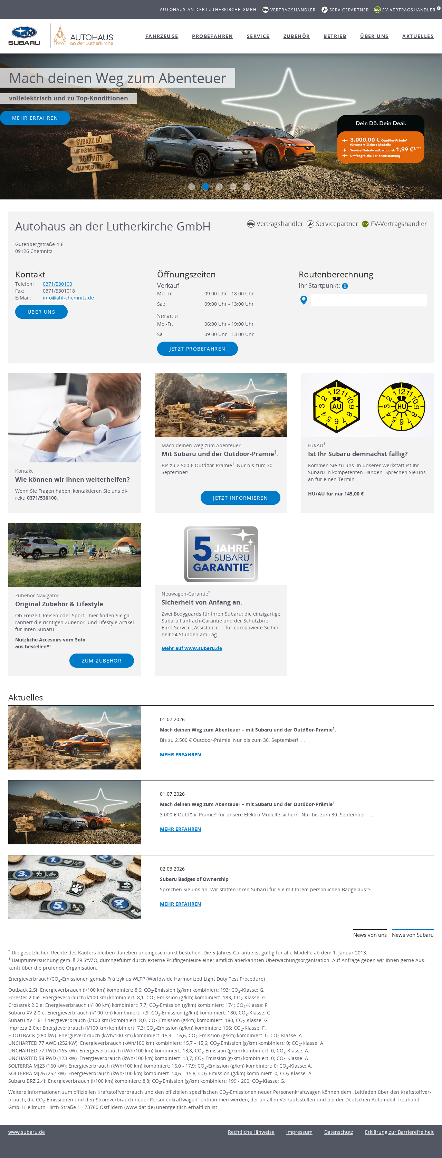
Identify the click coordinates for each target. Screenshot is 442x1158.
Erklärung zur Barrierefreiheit (399, 1132)
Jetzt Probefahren (198, 348)
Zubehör (297, 36)
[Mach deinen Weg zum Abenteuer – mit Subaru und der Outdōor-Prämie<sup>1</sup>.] (74, 737)
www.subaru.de (26, 1132)
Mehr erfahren (35, 118)
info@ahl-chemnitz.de (68, 297)
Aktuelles (418, 36)
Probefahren (212, 36)
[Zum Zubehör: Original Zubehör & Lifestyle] (74, 555)
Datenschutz (338, 1132)
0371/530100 (57, 284)
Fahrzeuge (162, 36)
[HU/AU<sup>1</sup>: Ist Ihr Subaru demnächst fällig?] (367, 404)
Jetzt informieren (240, 497)
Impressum (299, 1132)
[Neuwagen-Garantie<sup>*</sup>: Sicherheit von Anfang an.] (221, 554)
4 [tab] (233, 186)
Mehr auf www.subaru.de (192, 648)
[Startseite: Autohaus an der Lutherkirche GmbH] (24, 35)
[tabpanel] (221, 127)
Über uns (374, 36)
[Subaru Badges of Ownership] (74, 887)
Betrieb (335, 36)
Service (258, 36)
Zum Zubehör (102, 660)
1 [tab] (191, 186)
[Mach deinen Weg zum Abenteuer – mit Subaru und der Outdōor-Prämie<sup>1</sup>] (74, 812)
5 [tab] (246, 186)
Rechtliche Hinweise (251, 1132)
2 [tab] (205, 186)
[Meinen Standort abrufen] (303, 300)
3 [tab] (219, 186)
